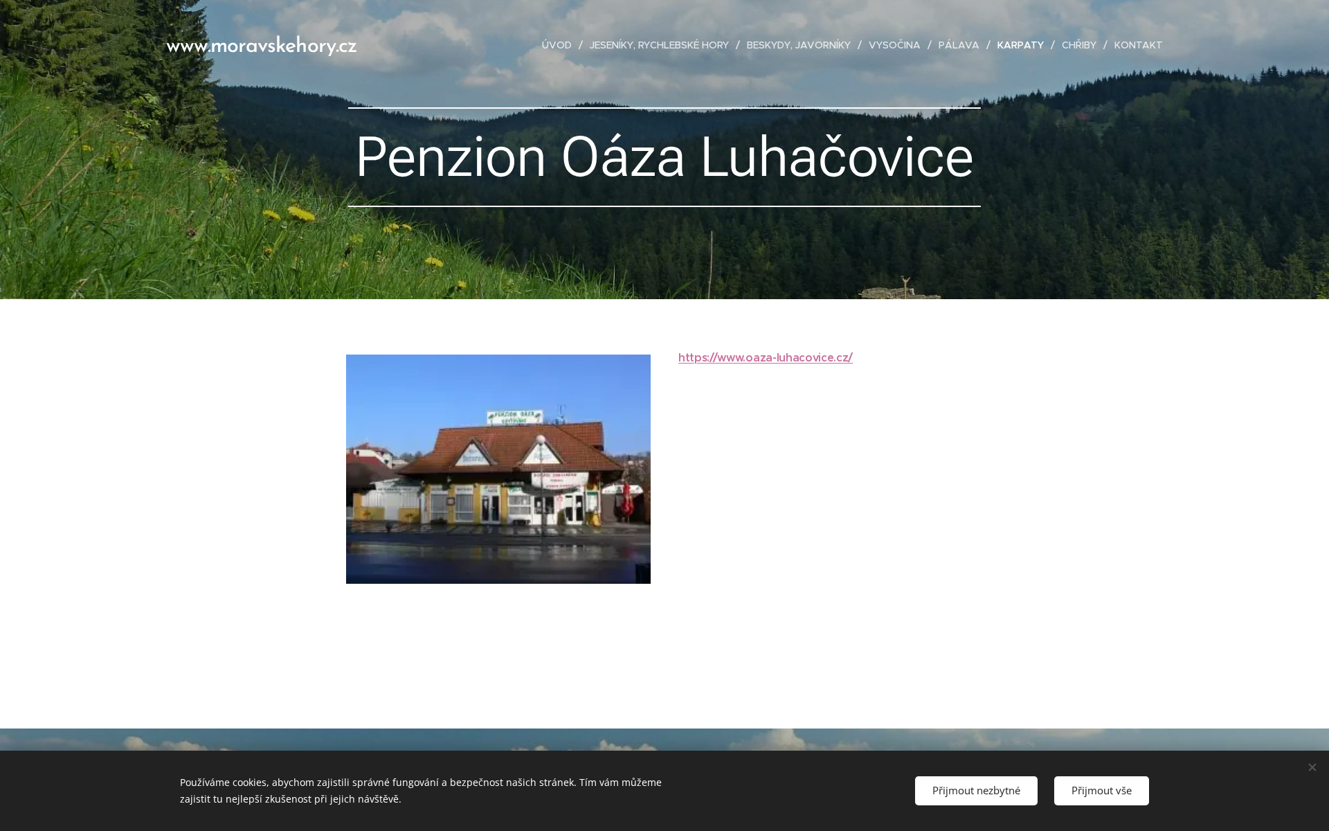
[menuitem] (561, 45)
